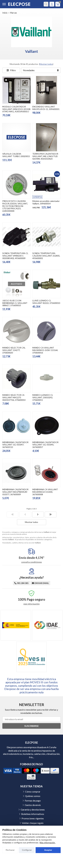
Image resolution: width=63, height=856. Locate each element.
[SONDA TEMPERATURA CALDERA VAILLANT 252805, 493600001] (47, 237)
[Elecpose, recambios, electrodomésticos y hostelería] (19, 4)
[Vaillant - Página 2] (38, 514)
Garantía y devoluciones (33, 809)
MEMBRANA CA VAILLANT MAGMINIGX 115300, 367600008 (45, 492)
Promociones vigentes (33, 818)
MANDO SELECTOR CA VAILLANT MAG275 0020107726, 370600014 (13, 397)
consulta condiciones (31, 562)
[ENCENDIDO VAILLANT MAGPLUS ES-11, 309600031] (47, 90)
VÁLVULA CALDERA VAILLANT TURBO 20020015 (16, 154)
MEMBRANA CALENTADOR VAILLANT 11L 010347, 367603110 (15, 444)
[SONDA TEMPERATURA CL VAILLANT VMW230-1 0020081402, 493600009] (16, 237)
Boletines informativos (32, 814)
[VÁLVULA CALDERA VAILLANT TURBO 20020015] (16, 137)
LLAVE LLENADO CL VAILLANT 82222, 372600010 (46, 301)
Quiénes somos (32, 796)
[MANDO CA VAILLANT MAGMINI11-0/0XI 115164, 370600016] (47, 331)
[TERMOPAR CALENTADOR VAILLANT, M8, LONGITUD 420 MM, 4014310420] (47, 137)
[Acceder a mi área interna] (52, 4)
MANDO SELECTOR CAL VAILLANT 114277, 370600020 (13, 350)
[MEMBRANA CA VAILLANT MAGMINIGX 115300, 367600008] (47, 473)
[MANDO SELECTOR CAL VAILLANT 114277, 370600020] (16, 331)
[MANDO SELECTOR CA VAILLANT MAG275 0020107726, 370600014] (16, 378)
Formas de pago (33, 800)
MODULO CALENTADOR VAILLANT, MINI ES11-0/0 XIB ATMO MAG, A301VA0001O (16, 109)
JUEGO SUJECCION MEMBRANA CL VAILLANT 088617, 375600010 (14, 303)
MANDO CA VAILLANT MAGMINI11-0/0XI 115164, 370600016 (45, 350)
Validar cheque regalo (33, 823)
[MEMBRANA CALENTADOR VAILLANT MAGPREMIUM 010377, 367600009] (16, 473)
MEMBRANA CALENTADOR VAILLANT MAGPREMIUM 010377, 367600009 (15, 492)
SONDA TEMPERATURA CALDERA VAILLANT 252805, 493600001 (46, 255)
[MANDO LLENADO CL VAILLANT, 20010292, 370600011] (47, 378)
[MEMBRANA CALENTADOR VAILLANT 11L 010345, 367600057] (47, 426)
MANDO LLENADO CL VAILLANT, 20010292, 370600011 (42, 397)
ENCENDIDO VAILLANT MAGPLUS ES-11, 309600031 (45, 107)
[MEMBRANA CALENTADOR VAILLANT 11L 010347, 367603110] (16, 426)
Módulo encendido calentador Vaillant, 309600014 (46, 202)
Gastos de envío (33, 805)
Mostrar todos (46, 64)
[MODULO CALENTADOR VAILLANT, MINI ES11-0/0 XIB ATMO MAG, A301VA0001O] (16, 90)
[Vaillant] (12, 514)
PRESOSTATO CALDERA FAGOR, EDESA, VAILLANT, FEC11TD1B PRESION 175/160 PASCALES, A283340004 (15, 206)
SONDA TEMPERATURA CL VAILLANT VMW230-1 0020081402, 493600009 (15, 255)
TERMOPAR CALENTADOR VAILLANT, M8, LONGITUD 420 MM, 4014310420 (45, 156)
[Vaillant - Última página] (50, 514)
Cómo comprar (32, 791)
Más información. (48, 842)
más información (31, 604)
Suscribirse (31, 725)
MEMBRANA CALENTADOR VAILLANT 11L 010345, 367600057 (45, 444)
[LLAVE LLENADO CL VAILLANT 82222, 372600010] (47, 284)
